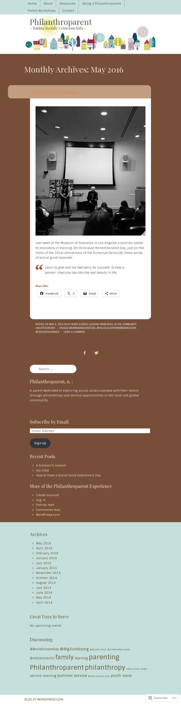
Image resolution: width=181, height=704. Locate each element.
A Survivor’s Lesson (53, 91)
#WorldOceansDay (44, 649)
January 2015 (46, 568)
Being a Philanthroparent (101, 4)
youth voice (121, 675)
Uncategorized (45, 328)
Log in (40, 500)
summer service (72, 675)
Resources (67, 4)
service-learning (43, 676)
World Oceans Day (99, 676)
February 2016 (47, 553)
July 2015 (43, 563)
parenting (104, 657)
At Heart (72, 324)
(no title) (42, 470)
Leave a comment (74, 332)
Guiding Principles (101, 324)
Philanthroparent (61, 21)
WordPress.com (48, 515)
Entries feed (45, 505)
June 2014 (44, 593)
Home (32, 4)
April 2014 (44, 602)
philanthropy (105, 667)
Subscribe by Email (49, 422)
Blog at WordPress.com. (44, 699)
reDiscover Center (136, 668)
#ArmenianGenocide (82, 328)
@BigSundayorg (74, 649)
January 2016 (46, 558)
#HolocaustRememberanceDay (116, 328)
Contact (68, 11)
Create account (47, 495)
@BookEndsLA (98, 649)
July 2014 (43, 588)
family (64, 657)
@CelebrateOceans (118, 649)
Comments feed (48, 510)
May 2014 (43, 597)
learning (81, 658)
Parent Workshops (42, 11)
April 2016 (44, 548)
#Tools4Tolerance (48, 332)
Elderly (83, 324)
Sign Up (40, 443)
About (48, 4)
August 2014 (46, 583)
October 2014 (46, 578)
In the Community (125, 324)
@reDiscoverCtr (42, 658)
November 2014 (48, 573)
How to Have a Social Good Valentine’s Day (68, 475)
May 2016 (43, 543)
